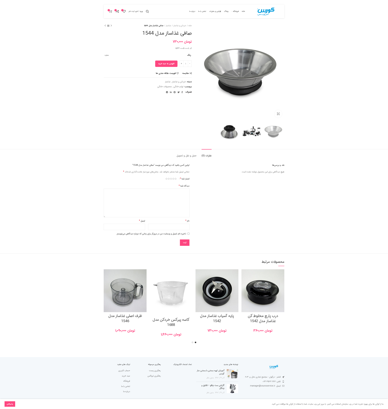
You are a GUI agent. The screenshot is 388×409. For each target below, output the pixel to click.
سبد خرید (126, 376)
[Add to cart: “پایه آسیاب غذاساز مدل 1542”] (198, 281)
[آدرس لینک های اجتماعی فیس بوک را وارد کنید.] (182, 92)
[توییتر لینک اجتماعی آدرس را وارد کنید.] (179, 92)
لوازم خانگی (178, 86)
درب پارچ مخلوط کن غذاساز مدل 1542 (263, 318)
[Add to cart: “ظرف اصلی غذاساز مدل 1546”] (106, 281)
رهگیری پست (155, 370)
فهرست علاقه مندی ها (166, 73)
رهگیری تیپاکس (154, 376)
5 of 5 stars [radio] (166, 179)
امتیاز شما (184, 178)
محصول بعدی (105, 25)
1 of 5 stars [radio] (175, 179)
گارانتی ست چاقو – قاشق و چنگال (212, 387)
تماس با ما (125, 386)
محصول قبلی (111, 25)
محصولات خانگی (164, 86)
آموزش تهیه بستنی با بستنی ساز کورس (210, 372)
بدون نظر (210, 377)
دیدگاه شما (184, 186)
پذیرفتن (10, 403)
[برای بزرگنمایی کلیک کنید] (278, 114)
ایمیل (142, 221)
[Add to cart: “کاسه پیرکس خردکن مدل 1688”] (152, 281)
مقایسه (185, 73)
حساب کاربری (124, 370)
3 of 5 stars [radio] (171, 179)
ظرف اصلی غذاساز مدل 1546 (125, 318)
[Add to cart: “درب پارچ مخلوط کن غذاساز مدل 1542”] (244, 281)
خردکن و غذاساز (179, 25)
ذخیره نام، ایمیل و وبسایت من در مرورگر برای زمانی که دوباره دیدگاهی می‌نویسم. (151, 233)
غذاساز (168, 25)
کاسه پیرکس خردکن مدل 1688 (171, 322)
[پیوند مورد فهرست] (263, 381)
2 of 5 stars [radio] (173, 179)
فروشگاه (126, 381)
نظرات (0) (207, 156)
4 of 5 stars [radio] (169, 179)
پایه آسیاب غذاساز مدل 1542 (217, 318)
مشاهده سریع (244, 287)
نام (187, 221)
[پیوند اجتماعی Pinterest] (175, 92)
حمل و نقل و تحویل (186, 156)
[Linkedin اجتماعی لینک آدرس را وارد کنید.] (171, 92)
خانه (190, 25)
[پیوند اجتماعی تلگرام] (167, 92)
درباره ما (126, 391)
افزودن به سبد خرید (166, 63)
